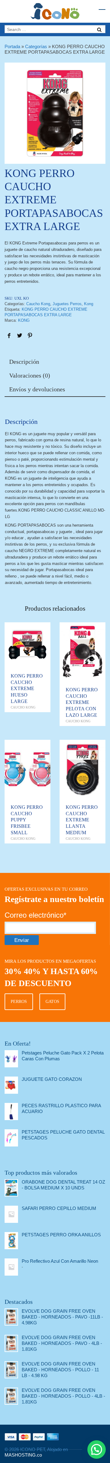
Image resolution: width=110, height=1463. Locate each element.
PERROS (19, 1001)
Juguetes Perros (67, 303)
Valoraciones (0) (29, 375)
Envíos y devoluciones (37, 389)
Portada (12, 46)
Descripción (24, 361)
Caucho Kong (38, 303)
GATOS (52, 1001)
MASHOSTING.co (23, 1454)
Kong (88, 303)
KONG (24, 320)
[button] (96, 1449)
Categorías (36, 46)
